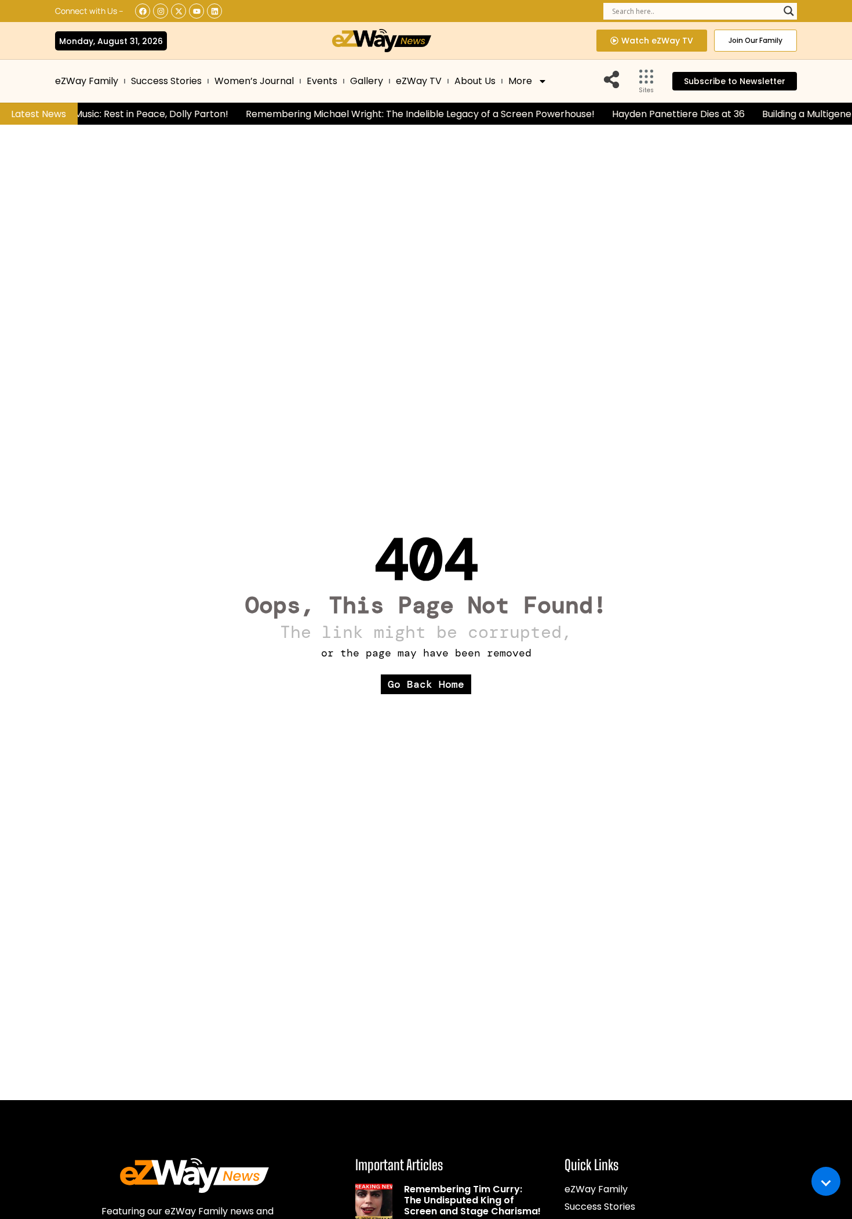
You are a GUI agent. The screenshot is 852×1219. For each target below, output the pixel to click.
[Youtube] (196, 11)
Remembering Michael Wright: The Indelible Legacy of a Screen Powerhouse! (409, 114)
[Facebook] (142, 11)
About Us (475, 81)
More (520, 81)
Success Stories (166, 81)
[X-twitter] (178, 11)
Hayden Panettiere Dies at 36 (667, 114)
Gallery (366, 81)
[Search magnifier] (789, 11)
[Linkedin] (214, 11)
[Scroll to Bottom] (825, 1181)
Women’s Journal (254, 81)
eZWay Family (86, 81)
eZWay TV (419, 81)
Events (322, 81)
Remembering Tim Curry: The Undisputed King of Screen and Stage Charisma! (472, 1200)
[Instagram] (160, 11)
